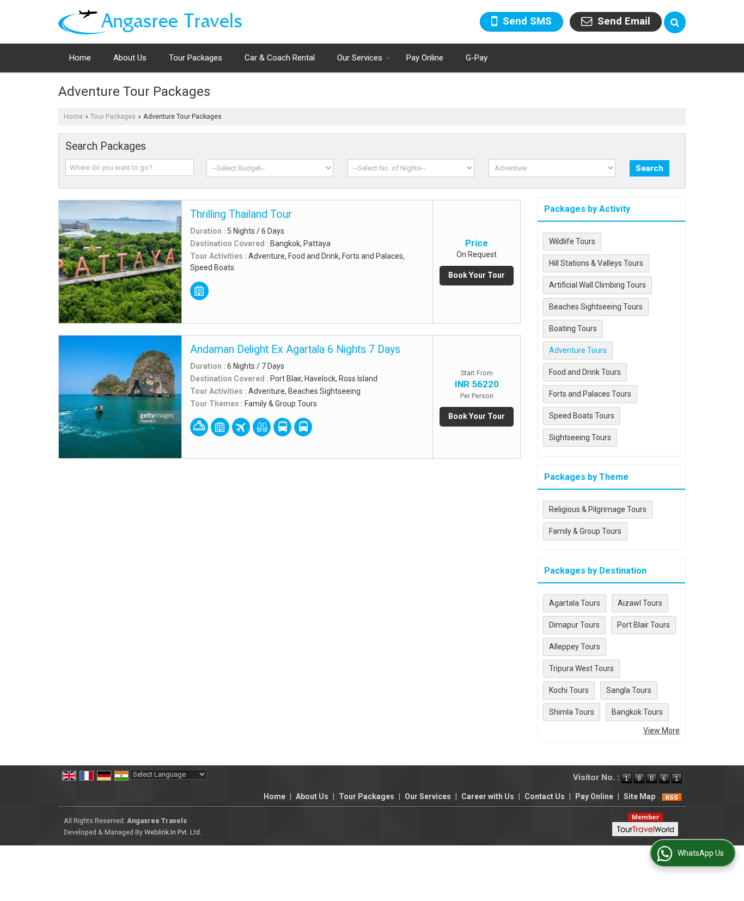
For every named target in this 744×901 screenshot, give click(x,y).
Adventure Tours (578, 350)
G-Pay (476, 58)
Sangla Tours (628, 690)
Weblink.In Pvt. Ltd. (173, 832)
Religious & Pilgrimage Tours (598, 509)
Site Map (639, 796)
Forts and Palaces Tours (590, 393)
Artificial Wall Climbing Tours (597, 285)
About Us (130, 58)
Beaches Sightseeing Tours (596, 306)
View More (661, 730)
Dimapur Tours (574, 624)
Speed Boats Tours (581, 415)
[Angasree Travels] (150, 22)
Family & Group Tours (585, 531)
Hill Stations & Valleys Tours (596, 263)
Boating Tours (573, 328)
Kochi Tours (569, 690)
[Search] (675, 22)
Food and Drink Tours (585, 372)
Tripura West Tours (581, 668)
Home (80, 58)
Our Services (359, 58)
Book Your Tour (476, 275)
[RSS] (672, 796)
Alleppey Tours (574, 646)
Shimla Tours (571, 712)
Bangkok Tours (637, 712)
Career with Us (487, 796)
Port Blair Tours (643, 624)
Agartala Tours (574, 603)
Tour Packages (195, 58)
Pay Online (424, 58)
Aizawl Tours (640, 603)
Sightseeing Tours (580, 437)
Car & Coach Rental (280, 58)
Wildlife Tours (572, 241)
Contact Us (545, 796)
